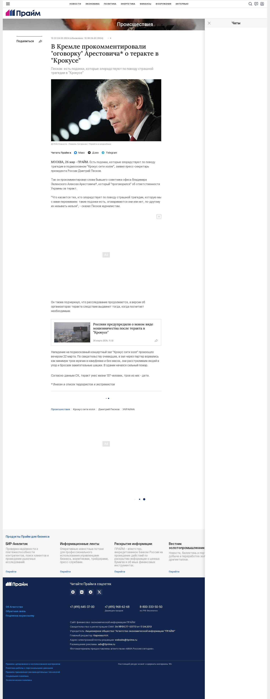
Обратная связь (16, 611)
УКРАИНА (129, 409)
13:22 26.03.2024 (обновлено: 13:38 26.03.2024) (77, 38)
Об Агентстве (14, 606)
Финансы (146, 4)
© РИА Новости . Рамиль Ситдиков (69, 144)
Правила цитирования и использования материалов (33, 664)
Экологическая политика (19, 680)
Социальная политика (17, 676)
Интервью (182, 4)
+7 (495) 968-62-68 (117, 608)
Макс (81, 152)
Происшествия (135, 24)
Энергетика (128, 4)
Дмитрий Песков (109, 409)
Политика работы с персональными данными (29, 668)
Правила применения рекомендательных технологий (33, 672)
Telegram (111, 152)
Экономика (92, 4)
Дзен (95, 152)
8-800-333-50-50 (151, 608)
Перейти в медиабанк (100, 144)
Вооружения (163, 4)
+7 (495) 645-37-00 (82, 607)
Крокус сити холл (84, 409)
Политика (110, 4)
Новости (75, 4)
